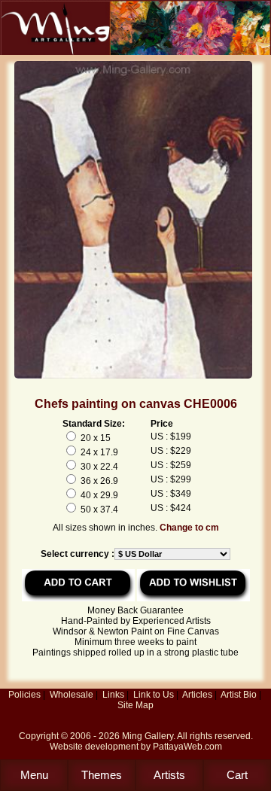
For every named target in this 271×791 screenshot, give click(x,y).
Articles (197, 694)
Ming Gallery (147, 736)
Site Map (135, 705)
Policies (24, 694)
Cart (237, 774)
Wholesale (71, 694)
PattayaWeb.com (187, 746)
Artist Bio (239, 694)
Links (113, 694)
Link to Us (153, 694)
